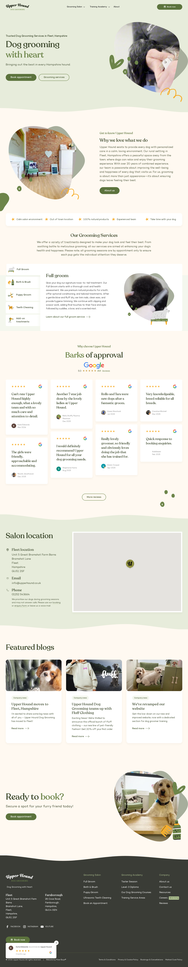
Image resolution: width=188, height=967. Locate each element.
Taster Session (129, 882)
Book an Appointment (95, 903)
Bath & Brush (90, 887)
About (116, 7)
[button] (76, 7)
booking (57, 603)
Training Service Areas (133, 898)
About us (164, 882)
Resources (165, 892)
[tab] (24, 269)
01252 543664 (21, 594)
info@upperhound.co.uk (26, 583)
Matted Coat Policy (173, 960)
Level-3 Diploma (130, 887)
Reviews (163, 903)
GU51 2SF (18, 571)
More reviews (94, 497)
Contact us (165, 887)
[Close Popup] (56, 943)
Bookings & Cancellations (151, 960)
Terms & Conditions (107, 960)
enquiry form (20, 606)
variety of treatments (65, 242)
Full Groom (89, 882)
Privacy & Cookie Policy (128, 960)
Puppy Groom (90, 892)
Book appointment (21, 77)
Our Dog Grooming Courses (136, 892)
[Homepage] (17, 7)
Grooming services (54, 77)
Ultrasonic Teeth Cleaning (97, 898)
